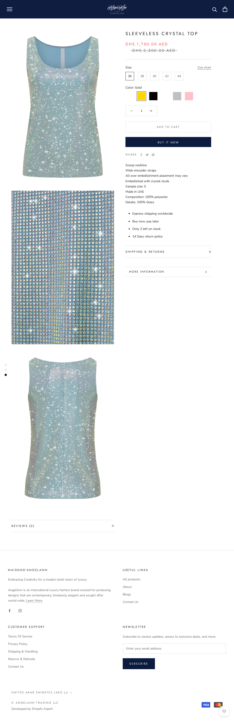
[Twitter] (147, 154)
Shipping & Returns (145, 252)
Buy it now (168, 142)
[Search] (214, 9)
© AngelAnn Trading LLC (35, 703)
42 (167, 76)
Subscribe (138, 664)
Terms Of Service (20, 636)
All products (131, 579)
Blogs (127, 594)
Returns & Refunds (21, 659)
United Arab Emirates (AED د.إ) (39, 692)
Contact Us (130, 602)
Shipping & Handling (23, 651)
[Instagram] (20, 610)
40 (154, 76)
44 (179, 76)
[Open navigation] (9, 9)
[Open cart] (225, 9)
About (127, 587)
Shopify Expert (42, 709)
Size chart (204, 67)
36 (130, 76)
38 (142, 76)
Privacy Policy (17, 644)
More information (146, 272)
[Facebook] (141, 154)
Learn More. (34, 600)
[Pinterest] (153, 154)
